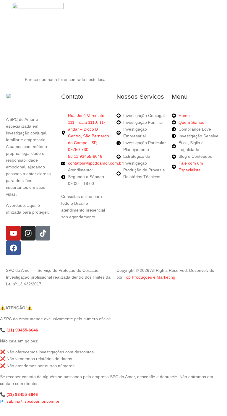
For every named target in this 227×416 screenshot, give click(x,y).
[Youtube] (13, 233)
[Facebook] (13, 247)
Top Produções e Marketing (149, 277)
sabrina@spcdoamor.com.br (33, 401)
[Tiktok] (42, 233)
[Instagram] (28, 233)
